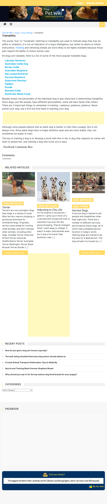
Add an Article (95, 3)
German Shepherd (15, 77)
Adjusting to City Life (49, 209)
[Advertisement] (53, 118)
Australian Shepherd (16, 70)
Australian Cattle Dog (16, 63)
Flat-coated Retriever (16, 73)
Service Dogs (80, 210)
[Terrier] (18, 184)
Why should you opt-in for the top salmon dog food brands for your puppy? (41, 374)
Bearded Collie (13, 90)
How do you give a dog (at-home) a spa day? (26, 350)
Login (80, 3)
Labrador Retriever (15, 60)
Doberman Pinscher (16, 80)
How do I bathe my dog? (92, 253)
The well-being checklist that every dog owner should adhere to (35, 356)
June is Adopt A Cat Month (17, 253)
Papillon (9, 83)
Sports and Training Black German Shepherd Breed (29, 368)
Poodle (8, 87)
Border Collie (12, 67)
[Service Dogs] (88, 182)
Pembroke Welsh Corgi (17, 93)
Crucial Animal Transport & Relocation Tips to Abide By (31, 362)
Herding (20, 47)
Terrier (6, 207)
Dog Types (80, 206)
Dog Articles (13, 203)
